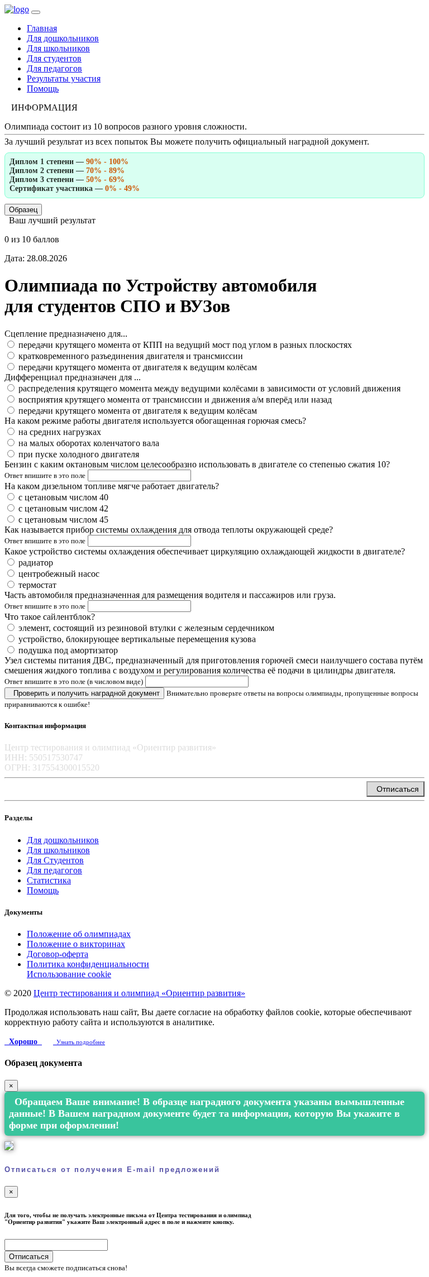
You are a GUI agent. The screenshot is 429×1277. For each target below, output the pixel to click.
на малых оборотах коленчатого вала (88, 443)
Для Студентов (55, 860)
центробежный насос (58, 573)
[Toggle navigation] (35, 12)
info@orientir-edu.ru (47, 786)
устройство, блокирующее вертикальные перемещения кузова (137, 639)
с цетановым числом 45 (63, 519)
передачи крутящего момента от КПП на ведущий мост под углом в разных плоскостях (185, 345)
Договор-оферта (57, 954)
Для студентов (54, 58)
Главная (42, 28)
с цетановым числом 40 (63, 497)
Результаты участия (64, 78)
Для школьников (58, 48)
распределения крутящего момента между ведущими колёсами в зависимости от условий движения (209, 388)
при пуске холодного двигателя (78, 454)
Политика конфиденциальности (88, 964)
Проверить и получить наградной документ (84, 693)
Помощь (43, 88)
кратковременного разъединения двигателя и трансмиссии (130, 356)
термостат (37, 585)
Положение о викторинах (76, 944)
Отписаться (395, 789)
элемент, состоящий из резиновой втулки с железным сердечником (146, 628)
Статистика (49, 880)
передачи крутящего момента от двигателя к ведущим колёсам (137, 367)
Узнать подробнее (79, 1042)
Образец (23, 209)
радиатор (35, 562)
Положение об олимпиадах (79, 934)
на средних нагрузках (59, 432)
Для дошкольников (63, 38)
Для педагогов (54, 68)
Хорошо (23, 1041)
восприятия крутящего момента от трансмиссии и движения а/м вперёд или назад (175, 399)
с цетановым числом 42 (63, 508)
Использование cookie (69, 974)
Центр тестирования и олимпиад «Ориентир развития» (139, 993)
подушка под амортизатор (68, 650)
